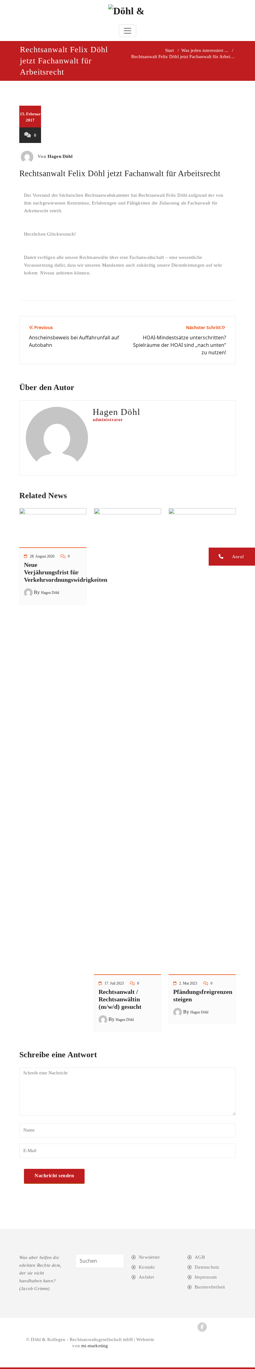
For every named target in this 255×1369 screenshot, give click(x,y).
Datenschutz (207, 1267)
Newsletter (149, 1257)
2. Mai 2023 (188, 983)
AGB (200, 1257)
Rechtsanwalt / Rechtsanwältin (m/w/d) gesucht (120, 999)
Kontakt (147, 1267)
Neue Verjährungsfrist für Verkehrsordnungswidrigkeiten (65, 572)
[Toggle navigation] (127, 31)
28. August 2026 (42, 556)
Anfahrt (146, 1277)
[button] (231, 556)
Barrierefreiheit (210, 1286)
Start (169, 50)
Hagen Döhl (60, 156)
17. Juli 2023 (114, 983)
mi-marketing (94, 1345)
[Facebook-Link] (202, 1327)
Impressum (206, 1277)
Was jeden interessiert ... (204, 50)
